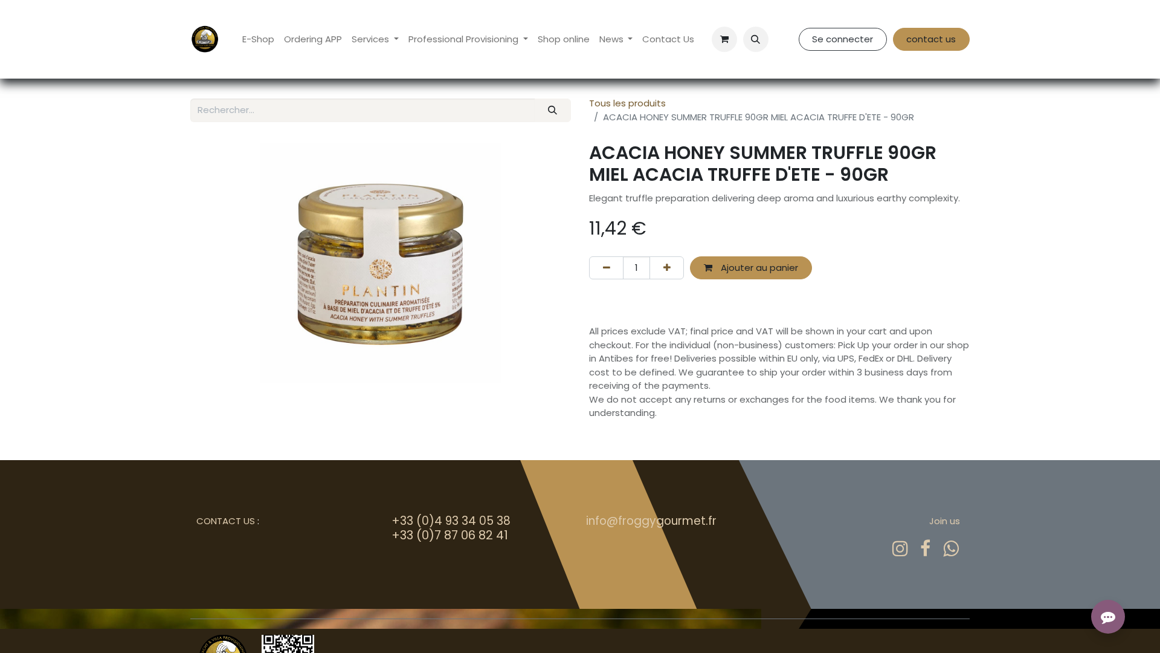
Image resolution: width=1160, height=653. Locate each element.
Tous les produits (627, 103)
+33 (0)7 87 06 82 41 (450, 535)
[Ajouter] (666, 268)
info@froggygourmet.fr (651, 521)
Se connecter (842, 39)
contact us (931, 39)
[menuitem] (258, 39)
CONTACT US (225, 521)
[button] (755, 39)
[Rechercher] (553, 110)
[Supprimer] (606, 268)
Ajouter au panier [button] (758, 267)
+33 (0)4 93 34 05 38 (451, 521)
